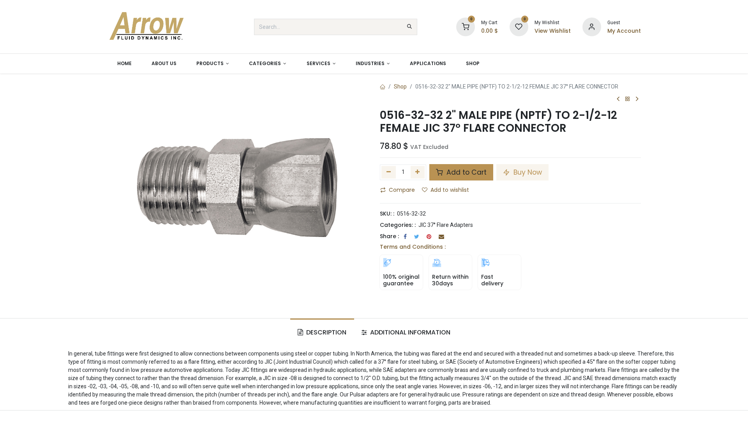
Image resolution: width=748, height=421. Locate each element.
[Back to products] (627, 99)
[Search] (409, 27)
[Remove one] (388, 172)
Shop (400, 86)
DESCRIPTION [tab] (325, 332)
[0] (465, 26)
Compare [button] (402, 190)
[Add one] (418, 172)
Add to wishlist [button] (449, 190)
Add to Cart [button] (466, 172)
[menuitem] (124, 63)
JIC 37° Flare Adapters (445, 225)
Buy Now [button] (527, 172)
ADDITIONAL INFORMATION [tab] (409, 332)
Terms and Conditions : (413, 247)
